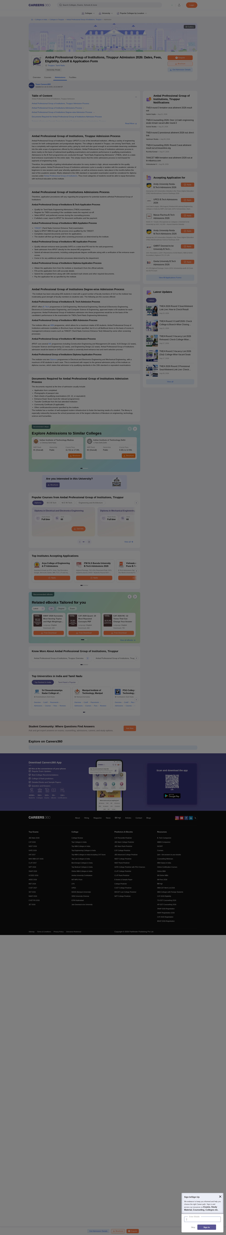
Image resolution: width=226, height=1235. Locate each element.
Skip (193, 1227)
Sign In (207, 1227)
